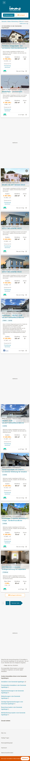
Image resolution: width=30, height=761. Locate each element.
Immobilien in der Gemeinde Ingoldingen (12, 681)
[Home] (15, 9)
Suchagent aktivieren (16, 595)
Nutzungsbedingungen (7, 742)
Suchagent (22, 15)
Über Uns (3, 733)
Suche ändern (9, 15)
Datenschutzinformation (7, 752)
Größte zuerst (23, 23)
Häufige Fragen (5, 738)
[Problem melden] (26, 71)
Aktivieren (25, 758)
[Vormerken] (26, 32)
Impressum (4, 747)
